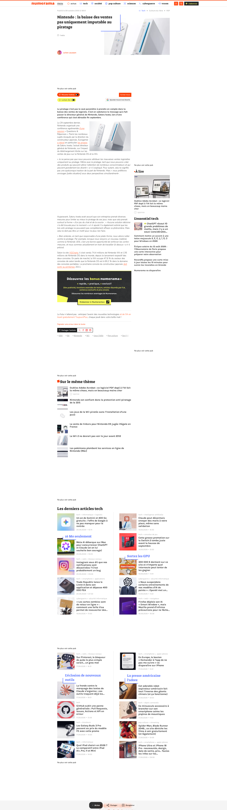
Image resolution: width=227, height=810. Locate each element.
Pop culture (113, 335)
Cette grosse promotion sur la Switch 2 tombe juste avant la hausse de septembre (153, 541)
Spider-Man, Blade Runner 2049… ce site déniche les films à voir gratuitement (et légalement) (153, 729)
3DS (61, 335)
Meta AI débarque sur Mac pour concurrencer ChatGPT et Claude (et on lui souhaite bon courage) (91, 546)
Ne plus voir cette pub (66, 88)
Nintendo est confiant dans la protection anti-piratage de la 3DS (100, 401)
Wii (87, 335)
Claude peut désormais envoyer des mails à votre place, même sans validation (152, 522)
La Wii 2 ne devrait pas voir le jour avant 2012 (95, 436)
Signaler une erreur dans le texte (71, 324)
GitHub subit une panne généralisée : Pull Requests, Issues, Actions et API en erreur (92, 709)
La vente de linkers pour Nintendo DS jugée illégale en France (100, 425)
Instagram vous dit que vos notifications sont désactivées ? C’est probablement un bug (91, 566)
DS (68, 335)
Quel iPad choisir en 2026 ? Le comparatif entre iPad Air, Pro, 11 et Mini (91, 748)
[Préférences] (181, 3)
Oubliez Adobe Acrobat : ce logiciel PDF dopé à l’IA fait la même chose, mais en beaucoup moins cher (100, 389)
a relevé (60, 142)
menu (60, 3)
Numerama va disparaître (147, 270)
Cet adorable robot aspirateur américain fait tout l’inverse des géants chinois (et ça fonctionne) (153, 690)
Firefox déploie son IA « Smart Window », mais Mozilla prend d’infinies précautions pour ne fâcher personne (153, 605)
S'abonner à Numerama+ (92, 302)
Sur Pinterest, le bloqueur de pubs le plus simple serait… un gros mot (90, 660)
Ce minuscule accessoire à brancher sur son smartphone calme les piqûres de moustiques (153, 710)
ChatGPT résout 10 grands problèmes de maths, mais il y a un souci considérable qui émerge (156, 227)
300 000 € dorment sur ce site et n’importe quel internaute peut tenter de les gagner (153, 566)
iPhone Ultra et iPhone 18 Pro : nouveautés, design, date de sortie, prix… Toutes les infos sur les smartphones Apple (153, 749)
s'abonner (193, 3)
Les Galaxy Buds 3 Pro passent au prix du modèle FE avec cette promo (91, 728)
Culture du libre (156, 10)
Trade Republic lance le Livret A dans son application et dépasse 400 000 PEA (91, 586)
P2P (168, 10)
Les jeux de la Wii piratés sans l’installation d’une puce (98, 413)
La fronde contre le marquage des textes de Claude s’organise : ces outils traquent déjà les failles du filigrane (90, 689)
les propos (82, 142)
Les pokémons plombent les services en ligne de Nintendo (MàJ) (97, 449)
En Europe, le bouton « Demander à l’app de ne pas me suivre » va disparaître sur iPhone (152, 661)
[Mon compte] (176, 3)
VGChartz (73, 252)
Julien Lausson (69, 53)
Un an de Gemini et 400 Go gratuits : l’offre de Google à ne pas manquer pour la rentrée (92, 522)
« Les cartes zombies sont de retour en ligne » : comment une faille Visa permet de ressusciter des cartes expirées (91, 605)
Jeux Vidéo (98, 335)
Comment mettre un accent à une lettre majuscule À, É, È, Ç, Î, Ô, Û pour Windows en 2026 (151, 238)
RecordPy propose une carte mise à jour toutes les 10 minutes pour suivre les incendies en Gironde (151, 262)
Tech (143, 10)
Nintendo (78, 335)
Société (125, 335)
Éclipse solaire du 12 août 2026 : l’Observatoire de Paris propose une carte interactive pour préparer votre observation (150, 250)
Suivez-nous (125, 95)
